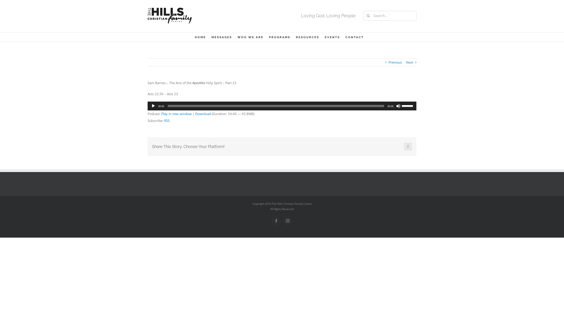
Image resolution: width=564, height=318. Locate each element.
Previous (395, 62)
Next (409, 62)
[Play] (153, 106)
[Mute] (398, 106)
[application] (282, 106)
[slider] (408, 106)
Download (203, 114)
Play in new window (176, 114)
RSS (167, 120)
